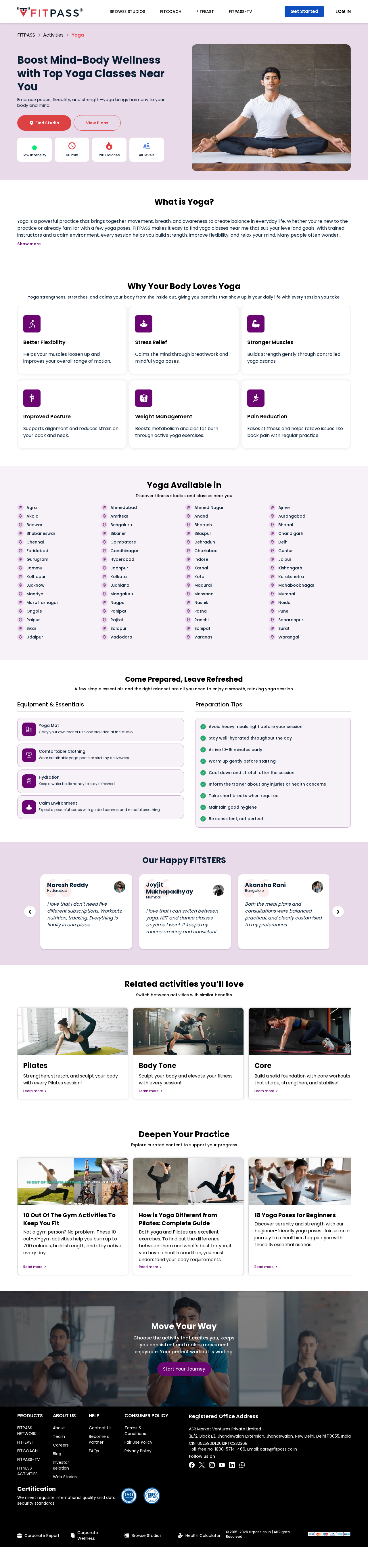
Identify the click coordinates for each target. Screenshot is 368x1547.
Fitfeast (205, 11)
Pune (283, 611)
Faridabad (37, 551)
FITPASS (26, 35)
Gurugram (37, 559)
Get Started (304, 11)
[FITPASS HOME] (50, 12)
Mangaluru (121, 594)
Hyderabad (122, 559)
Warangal (288, 637)
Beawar (34, 525)
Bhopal (285, 525)
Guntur (285, 551)
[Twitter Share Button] (202, 1465)
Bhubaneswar (40, 533)
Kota (199, 576)
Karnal (201, 568)
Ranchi (201, 620)
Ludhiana (119, 585)
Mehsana (204, 594)
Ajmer (284, 507)
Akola (32, 516)
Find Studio (44, 123)
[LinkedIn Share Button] (232, 1465)
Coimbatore (123, 542)
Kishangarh (290, 568)
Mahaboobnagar (296, 585)
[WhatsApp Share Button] (242, 1465)
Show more (29, 244)
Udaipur (34, 637)
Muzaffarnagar (42, 602)
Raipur (33, 620)
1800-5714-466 (230, 1449)
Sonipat (202, 628)
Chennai (35, 542)
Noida (284, 602)
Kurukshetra (291, 576)
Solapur (118, 628)
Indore (201, 559)
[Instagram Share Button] (212, 1465)
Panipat (118, 611)
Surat (284, 628)
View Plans (97, 123)
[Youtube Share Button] (222, 1465)
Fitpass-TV (240, 11)
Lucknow (35, 585)
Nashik (201, 602)
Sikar (31, 628)
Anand (201, 516)
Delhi (283, 542)
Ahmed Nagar (209, 507)
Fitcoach (170, 11)
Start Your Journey (184, 1369)
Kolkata (118, 576)
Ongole (34, 611)
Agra (31, 507)
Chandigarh (290, 533)
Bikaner (118, 533)
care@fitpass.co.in (278, 1449)
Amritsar (119, 516)
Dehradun (204, 542)
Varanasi (203, 637)
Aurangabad (291, 516)
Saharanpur (290, 620)
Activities (53, 35)
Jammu (34, 568)
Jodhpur (119, 568)
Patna (200, 611)
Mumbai (286, 594)
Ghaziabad (206, 551)
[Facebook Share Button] (192, 1465)
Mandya (34, 594)
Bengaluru (121, 525)
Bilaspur (202, 533)
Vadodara (121, 637)
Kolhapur (36, 576)
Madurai (203, 585)
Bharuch (203, 525)
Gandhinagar (124, 551)
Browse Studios (127, 11)
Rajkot (117, 620)
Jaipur (285, 559)
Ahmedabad (123, 507)
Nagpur (118, 602)
